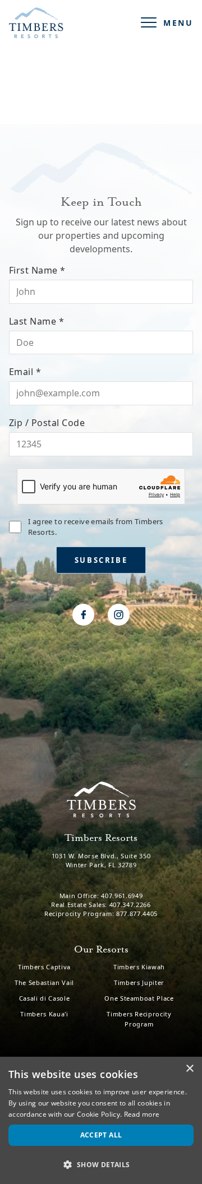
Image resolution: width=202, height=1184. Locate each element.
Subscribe (101, 560)
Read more (142, 1114)
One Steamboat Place (139, 998)
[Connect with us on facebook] (83, 615)
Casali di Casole (44, 998)
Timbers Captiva (44, 967)
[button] (101, 1164)
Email (67, 372)
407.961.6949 (122, 895)
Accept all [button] (101, 1135)
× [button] (189, 1069)
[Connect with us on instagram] (119, 615)
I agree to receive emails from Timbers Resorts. (95, 527)
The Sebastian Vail (44, 982)
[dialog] (101, 1120)
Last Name (78, 321)
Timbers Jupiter (139, 982)
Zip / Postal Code (91, 423)
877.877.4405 (137, 913)
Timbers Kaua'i (44, 1014)
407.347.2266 (130, 904)
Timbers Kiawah (139, 967)
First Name (79, 270)
